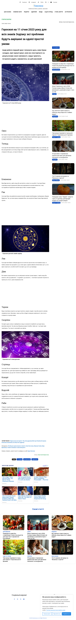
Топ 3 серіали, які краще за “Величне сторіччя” (60, 558)
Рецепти (55, 116)
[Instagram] (29, 2)
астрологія (27, 459)
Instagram (33, 2)
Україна (55, 159)
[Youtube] (51, 2)
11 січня (19, 459)
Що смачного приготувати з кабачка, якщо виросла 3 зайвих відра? (62, 112)
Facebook (24, 2)
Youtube (55, 2)
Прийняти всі (66, 613)
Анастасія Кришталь (68, 22)
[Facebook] (20, 2)
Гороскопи (6, 19)
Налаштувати (47, 613)
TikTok (41, 2)
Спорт (54, 94)
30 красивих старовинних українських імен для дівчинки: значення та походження (61, 155)
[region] (56, 606)
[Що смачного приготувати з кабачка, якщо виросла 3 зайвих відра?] (63, 103)
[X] (46, 2)
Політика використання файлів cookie (55, 610)
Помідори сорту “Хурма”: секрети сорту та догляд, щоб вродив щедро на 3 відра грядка (62, 198)
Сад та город (56, 137)
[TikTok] (38, 2)
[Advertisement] (25, 116)
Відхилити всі (56, 613)
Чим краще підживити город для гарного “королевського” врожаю (12, 559)
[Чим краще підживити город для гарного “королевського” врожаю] (63, 125)
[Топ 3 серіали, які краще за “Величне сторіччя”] (63, 168)
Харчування (56, 69)
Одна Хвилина (31, 451)
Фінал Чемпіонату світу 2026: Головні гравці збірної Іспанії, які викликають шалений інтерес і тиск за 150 (37, 536)
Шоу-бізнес (56, 180)
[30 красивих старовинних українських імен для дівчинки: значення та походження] (63, 146)
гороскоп (35, 459)
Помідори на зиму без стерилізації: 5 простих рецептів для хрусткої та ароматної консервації (63, 65)
